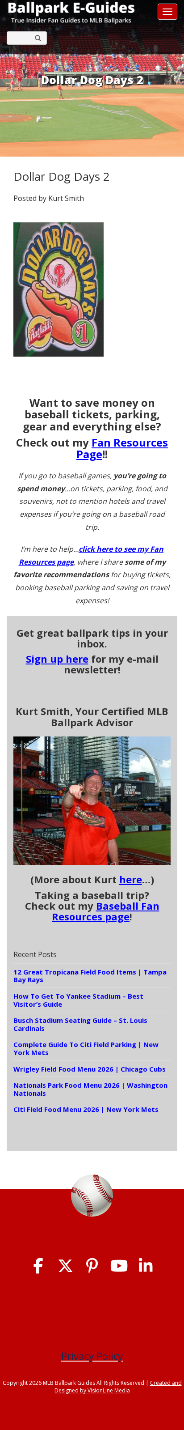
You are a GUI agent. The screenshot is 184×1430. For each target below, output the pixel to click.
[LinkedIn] (146, 1266)
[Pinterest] (92, 1266)
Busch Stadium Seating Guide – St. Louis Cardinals (80, 1024)
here (130, 879)
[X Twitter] (65, 1266)
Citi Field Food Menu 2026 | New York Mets (86, 1109)
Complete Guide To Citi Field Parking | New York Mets (86, 1048)
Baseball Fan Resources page (105, 911)
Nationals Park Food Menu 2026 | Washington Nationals (90, 1089)
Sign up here (57, 658)
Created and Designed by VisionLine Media (118, 1386)
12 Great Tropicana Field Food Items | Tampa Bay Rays (90, 975)
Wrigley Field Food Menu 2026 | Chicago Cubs (89, 1068)
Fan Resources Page (122, 448)
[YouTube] (119, 1266)
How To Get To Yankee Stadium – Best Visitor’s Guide (78, 1000)
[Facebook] (38, 1266)
